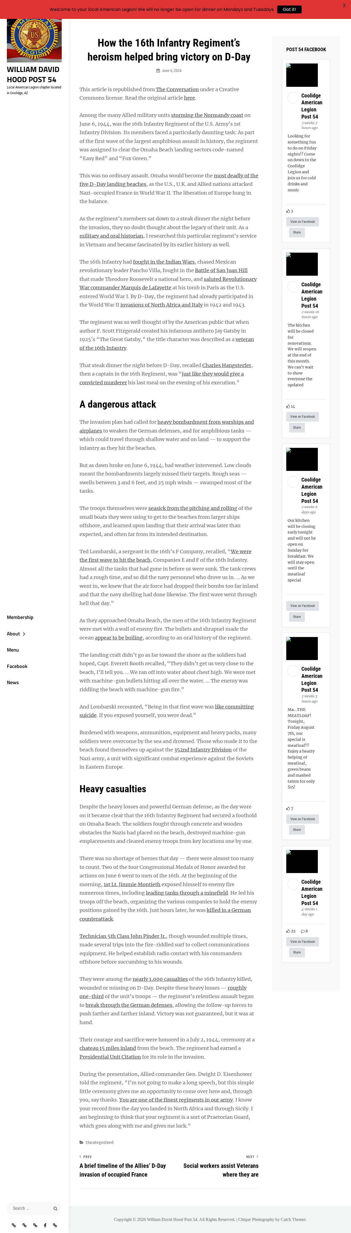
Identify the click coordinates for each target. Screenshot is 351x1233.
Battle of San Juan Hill (221, 270)
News (13, 682)
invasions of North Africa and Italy (161, 305)
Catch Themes (293, 1219)
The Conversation (177, 89)
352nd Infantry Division (203, 750)
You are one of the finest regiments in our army (176, 1100)
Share (297, 232)
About (13, 633)
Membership (20, 617)
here (189, 98)
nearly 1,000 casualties (160, 979)
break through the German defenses (129, 1005)
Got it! (289, 9)
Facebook (17, 666)
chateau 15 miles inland (108, 1048)
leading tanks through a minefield (187, 893)
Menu (13, 649)
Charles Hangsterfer (226, 365)
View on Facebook (302, 222)
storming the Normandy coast (207, 115)
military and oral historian (111, 236)
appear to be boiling (119, 638)
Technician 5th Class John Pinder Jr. (123, 936)
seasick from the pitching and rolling (192, 508)
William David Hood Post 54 (33, 74)
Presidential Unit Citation (110, 1057)
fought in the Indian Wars (164, 262)
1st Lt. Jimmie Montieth (132, 884)
